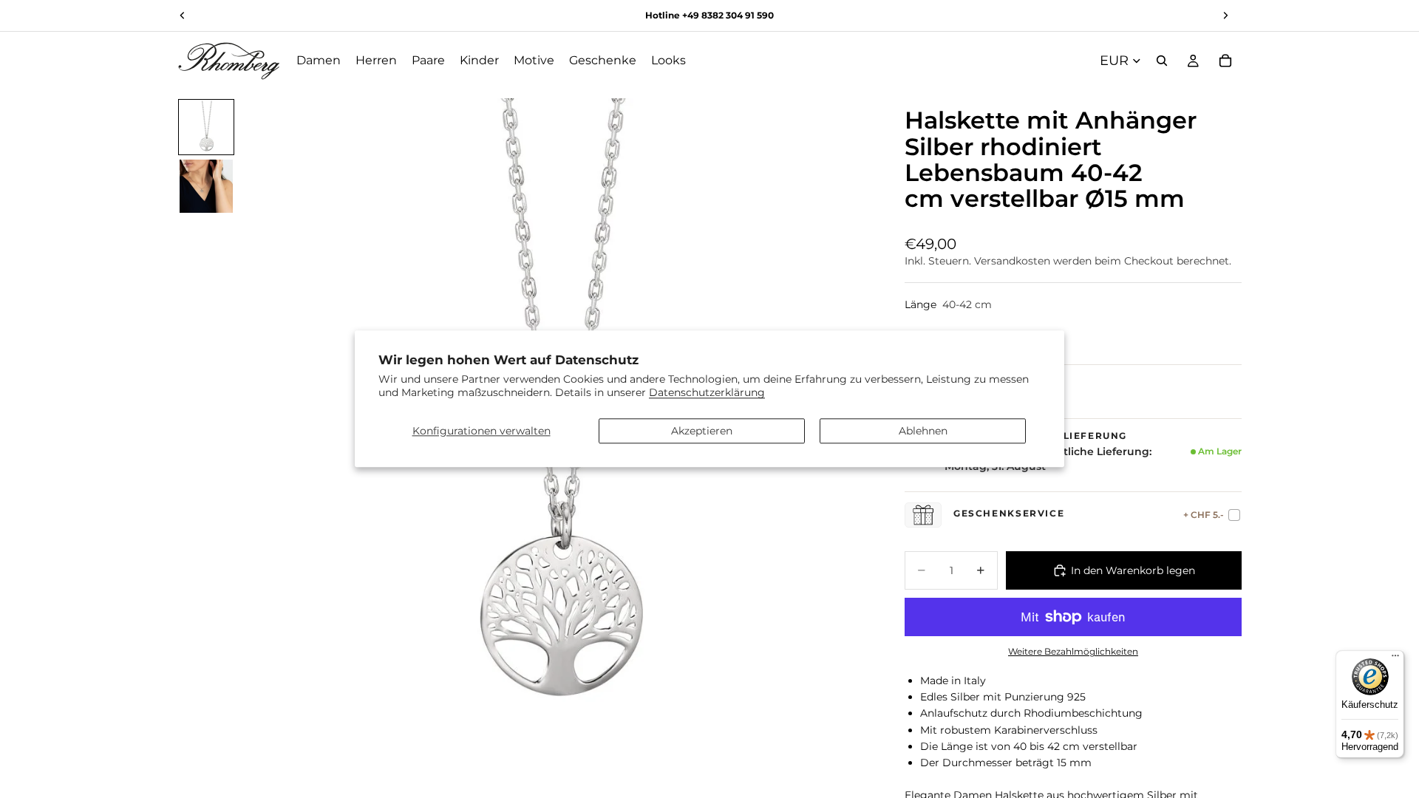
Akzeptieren (701, 430)
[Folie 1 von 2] (206, 127)
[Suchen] (1162, 60)
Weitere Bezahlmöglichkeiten (1073, 652)
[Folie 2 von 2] (206, 186)
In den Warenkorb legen (1133, 570)
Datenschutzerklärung (707, 393)
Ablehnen (923, 430)
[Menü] (1395, 659)
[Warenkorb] (1225, 60)
